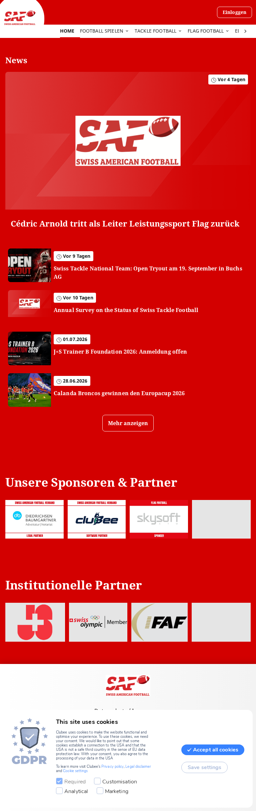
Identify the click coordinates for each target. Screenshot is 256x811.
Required (75, 781)
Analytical (76, 791)
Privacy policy (112, 766)
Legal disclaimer (138, 766)
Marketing (116, 791)
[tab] (70, 31)
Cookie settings (75, 770)
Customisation (119, 781)
